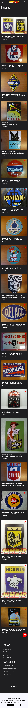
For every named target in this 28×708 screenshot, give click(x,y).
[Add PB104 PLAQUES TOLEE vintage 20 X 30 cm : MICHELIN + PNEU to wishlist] (24, 521)
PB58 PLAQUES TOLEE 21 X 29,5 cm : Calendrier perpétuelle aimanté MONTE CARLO (13, 411)
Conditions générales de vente (10, 677)
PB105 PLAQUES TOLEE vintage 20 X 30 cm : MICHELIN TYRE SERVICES (13, 601)
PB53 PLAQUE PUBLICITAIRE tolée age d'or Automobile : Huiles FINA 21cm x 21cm (12, 66)
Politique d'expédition (8, 674)
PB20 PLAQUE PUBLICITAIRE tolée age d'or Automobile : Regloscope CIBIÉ (12, 123)
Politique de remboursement (9, 668)
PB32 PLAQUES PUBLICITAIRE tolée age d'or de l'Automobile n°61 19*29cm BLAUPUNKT (13, 630)
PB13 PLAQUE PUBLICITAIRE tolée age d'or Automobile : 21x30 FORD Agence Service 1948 (13, 296)
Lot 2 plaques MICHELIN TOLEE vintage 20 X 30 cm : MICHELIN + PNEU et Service (13, 37)
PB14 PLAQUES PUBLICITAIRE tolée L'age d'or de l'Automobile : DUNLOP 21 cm (13, 513)
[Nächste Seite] (23, 639)
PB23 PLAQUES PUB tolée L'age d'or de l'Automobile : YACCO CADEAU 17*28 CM (12, 455)
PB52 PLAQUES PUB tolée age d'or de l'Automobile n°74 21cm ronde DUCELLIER (12, 181)
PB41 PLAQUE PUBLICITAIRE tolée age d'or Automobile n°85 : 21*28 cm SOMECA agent (13, 484)
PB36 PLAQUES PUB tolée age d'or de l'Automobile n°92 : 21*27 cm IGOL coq (11, 267)
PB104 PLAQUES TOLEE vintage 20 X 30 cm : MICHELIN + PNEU (13, 557)
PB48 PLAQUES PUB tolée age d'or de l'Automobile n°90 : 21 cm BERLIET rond (12, 238)
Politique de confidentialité (9, 671)
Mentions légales (7, 681)
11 (19, 639)
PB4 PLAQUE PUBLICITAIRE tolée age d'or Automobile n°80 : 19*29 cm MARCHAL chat (13, 152)
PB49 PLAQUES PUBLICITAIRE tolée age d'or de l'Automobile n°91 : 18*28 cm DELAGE (13, 325)
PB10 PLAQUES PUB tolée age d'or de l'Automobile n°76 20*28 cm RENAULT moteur (13, 94)
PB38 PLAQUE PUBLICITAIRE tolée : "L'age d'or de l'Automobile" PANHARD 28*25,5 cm (13, 210)
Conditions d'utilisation (8, 665)
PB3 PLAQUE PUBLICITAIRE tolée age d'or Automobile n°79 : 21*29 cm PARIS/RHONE (12, 354)
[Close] (26, 694)
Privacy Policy (16, 702)
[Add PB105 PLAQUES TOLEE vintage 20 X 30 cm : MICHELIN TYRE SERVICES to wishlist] (24, 565)
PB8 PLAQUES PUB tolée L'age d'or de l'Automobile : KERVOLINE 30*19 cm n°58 (12, 382)
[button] (2, 1)
